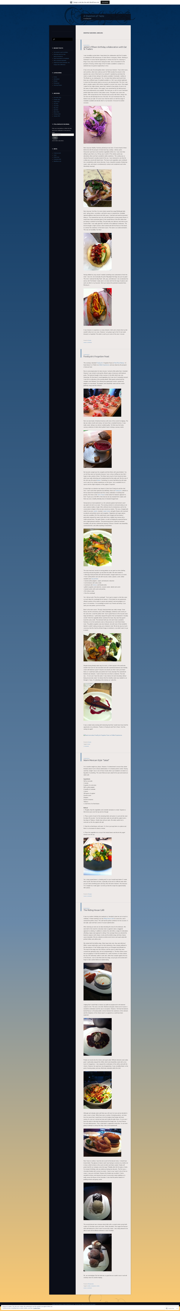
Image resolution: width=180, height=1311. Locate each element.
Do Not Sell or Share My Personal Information (85, 1304)
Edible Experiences (104, 365)
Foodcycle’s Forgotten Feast (96, 356)
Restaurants (91, 1283)
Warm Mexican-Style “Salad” (96, 760)
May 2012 (56, 107)
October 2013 (57, 99)
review (88, 744)
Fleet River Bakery (119, 363)
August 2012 (56, 101)
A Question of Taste (94, 16)
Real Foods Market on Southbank (61, 58)
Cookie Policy (36, 1308)
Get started (105, 2)
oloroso (95, 585)
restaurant (93, 1286)
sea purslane (94, 578)
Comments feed (57, 159)
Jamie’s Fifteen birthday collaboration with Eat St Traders (105, 48)
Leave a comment (88, 342)
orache (95, 511)
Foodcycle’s (100, 363)
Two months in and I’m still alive (61, 52)
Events (89, 340)
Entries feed (56, 157)
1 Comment (86, 746)
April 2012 (56, 109)
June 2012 (56, 105)
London (89, 1286)
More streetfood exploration (60, 60)
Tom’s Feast (101, 494)
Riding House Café (109, 918)
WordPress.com (57, 161)
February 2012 (57, 114)
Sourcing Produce (58, 85)
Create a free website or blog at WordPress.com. (63, 1304)
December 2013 (57, 97)
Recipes (90, 894)
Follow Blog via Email (61, 124)
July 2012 (56, 103)
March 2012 (56, 111)
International (56, 79)
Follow (55, 137)
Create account (57, 153)
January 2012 (57, 116)
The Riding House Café (94, 910)
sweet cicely (106, 511)
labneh (99, 480)
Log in (55, 155)
